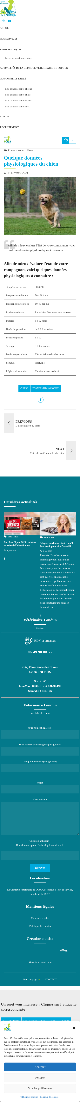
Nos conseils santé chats (17, 94)
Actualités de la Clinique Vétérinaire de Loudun (34, 68)
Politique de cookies (29, 1097)
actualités (13, 536)
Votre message (40, 799)
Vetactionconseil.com (40, 962)
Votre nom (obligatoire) (40, 727)
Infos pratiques (10, 49)
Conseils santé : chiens (20, 150)
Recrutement (9, 127)
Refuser (40, 1077)
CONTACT (6, 116)
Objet (40, 782)
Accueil (5, 28)
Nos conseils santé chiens (18, 88)
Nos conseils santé (13, 78)
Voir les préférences (40, 1088)
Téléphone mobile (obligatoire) (40, 761)
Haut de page (30, 979)
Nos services (8, 38)
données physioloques (45, 388)
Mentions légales (40, 917)
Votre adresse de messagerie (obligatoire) (40, 744)
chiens (24, 388)
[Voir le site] (64, 950)
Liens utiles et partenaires (18, 57)
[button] (74, 1028)
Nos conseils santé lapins (18, 100)
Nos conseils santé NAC (17, 106)
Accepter (40, 1066)
